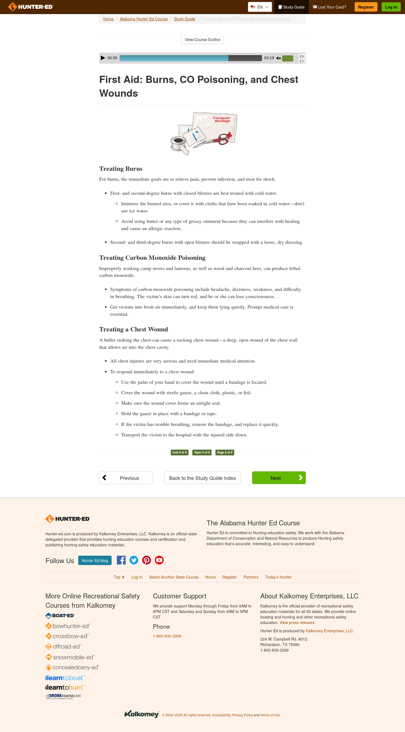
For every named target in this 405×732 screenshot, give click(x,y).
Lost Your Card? (331, 7)
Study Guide (293, 7)
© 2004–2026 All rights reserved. (186, 714)
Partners (251, 577)
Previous (129, 477)
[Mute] (278, 58)
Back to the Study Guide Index (202, 477)
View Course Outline (202, 39)
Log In (391, 7)
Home (108, 18)
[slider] (290, 58)
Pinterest (146, 560)
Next (276, 477)
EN (302, 56)
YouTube (159, 560)
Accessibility (221, 714)
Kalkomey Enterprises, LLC (329, 630)
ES (301, 61)
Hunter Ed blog (95, 560)
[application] (202, 58)
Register (366, 7)
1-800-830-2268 (167, 636)
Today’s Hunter (278, 577)
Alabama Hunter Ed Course (144, 18)
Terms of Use (270, 714)
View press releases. (298, 622)
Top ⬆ (119, 577)
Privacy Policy (242, 714)
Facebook (121, 560)
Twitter (133, 560)
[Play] (103, 58)
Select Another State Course (174, 577)
